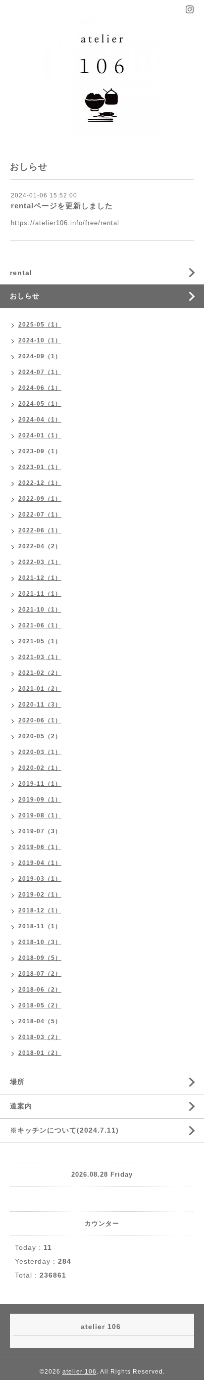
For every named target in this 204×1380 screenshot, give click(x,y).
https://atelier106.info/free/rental (65, 223)
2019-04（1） (39, 862)
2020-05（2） (39, 736)
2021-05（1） (39, 641)
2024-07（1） (39, 372)
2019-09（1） (39, 799)
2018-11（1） (39, 926)
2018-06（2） (39, 989)
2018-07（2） (39, 973)
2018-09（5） (39, 957)
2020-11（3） (39, 704)
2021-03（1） (39, 657)
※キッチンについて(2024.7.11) (64, 1130)
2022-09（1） (39, 498)
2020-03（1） (39, 752)
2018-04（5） (39, 1021)
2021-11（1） (39, 593)
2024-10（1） (39, 340)
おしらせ (25, 296)
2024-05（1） (39, 403)
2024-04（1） (39, 419)
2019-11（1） (39, 783)
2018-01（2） (39, 1052)
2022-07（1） (39, 514)
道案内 (21, 1106)
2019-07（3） (39, 831)
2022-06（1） (39, 530)
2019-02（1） (39, 894)
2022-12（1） (39, 482)
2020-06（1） (39, 720)
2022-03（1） (39, 562)
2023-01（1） (39, 467)
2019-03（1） (39, 878)
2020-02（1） (39, 767)
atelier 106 (79, 1371)
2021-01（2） (39, 688)
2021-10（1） (39, 609)
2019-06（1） (39, 847)
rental (21, 273)
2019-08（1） (39, 815)
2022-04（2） (39, 546)
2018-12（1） (39, 910)
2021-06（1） (39, 625)
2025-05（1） (39, 324)
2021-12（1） (39, 577)
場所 (17, 1082)
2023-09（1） (39, 451)
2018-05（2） (39, 1005)
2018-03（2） (39, 1037)
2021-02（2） (39, 672)
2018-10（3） (39, 942)
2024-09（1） (39, 356)
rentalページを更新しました (62, 205)
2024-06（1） (39, 387)
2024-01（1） (39, 435)
